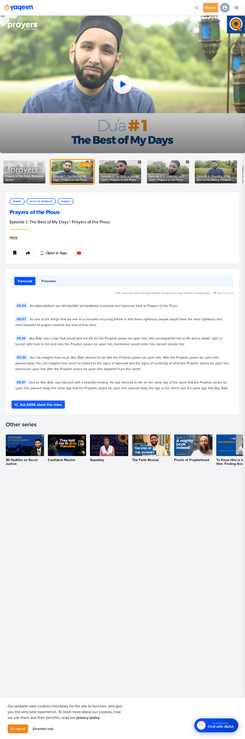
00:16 (21, 338)
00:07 (21, 319)
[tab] (24, 281)
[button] (122, 84)
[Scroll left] (6, 172)
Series (17, 201)
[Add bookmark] (15, 253)
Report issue (225, 293)
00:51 (21, 382)
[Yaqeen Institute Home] (18, 8)
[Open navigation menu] (236, 7)
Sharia (65, 201)
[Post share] (28, 253)
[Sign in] (225, 7)
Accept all (18, 728)
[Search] (196, 7)
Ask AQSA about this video (41, 404)
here (13, 237)
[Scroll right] (239, 172)
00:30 (21, 357)
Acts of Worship (41, 201)
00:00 (21, 305)
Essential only (43, 728)
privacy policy (88, 717)
